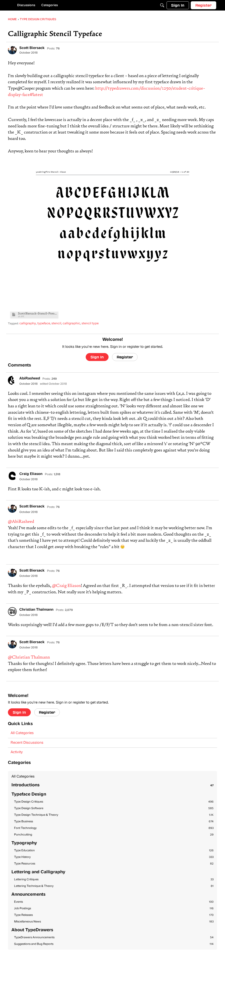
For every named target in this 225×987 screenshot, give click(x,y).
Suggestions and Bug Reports (114, 944)
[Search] (162, 5)
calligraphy (27, 323)
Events (114, 901)
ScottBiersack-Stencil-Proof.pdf (37, 313)
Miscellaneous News (114, 921)
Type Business (114, 821)
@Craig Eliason (66, 586)
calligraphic (71, 323)
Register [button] (125, 356)
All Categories (22, 733)
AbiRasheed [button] (29, 378)
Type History (114, 857)
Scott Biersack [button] (32, 48)
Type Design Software (114, 808)
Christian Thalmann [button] (36, 610)
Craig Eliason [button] (30, 474)
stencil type (90, 323)
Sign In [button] (97, 356)
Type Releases (114, 915)
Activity (17, 752)
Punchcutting (114, 834)
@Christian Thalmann (29, 657)
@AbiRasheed (21, 522)
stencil (56, 323)
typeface (43, 323)
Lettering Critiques (114, 879)
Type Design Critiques (114, 801)
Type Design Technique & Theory (114, 815)
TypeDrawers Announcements (114, 937)
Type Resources (114, 863)
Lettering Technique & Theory (114, 886)
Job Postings (114, 908)
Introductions (112, 785)
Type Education (114, 850)
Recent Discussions (27, 743)
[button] (12, 49)
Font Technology (114, 828)
